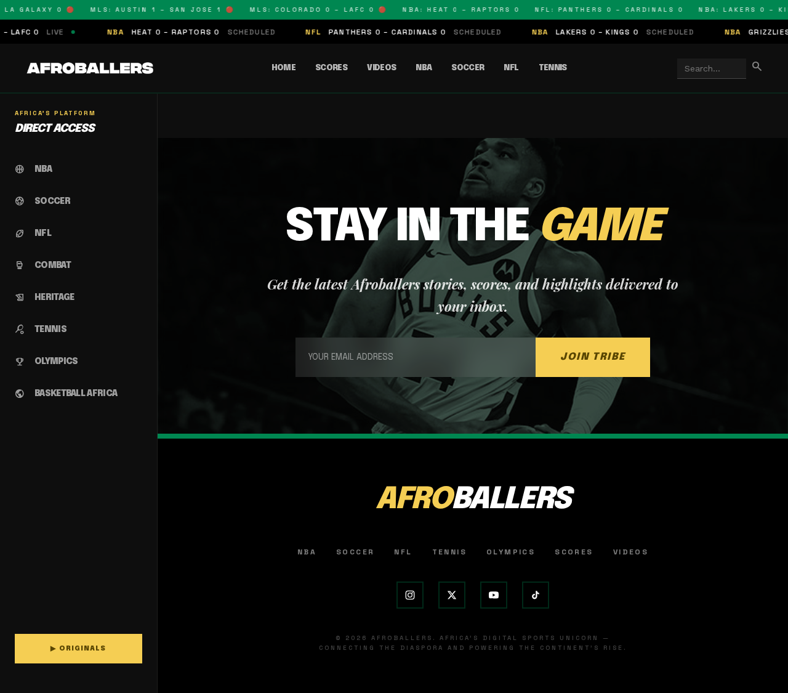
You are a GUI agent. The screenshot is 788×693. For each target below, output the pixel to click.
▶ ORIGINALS (78, 648)
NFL (511, 68)
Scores (331, 68)
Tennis (553, 68)
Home (283, 68)
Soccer (467, 68)
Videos (381, 68)
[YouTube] (493, 595)
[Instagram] (410, 595)
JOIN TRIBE (592, 357)
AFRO (473, 500)
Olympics (510, 552)
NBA (424, 68)
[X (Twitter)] (451, 595)
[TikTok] (535, 595)
